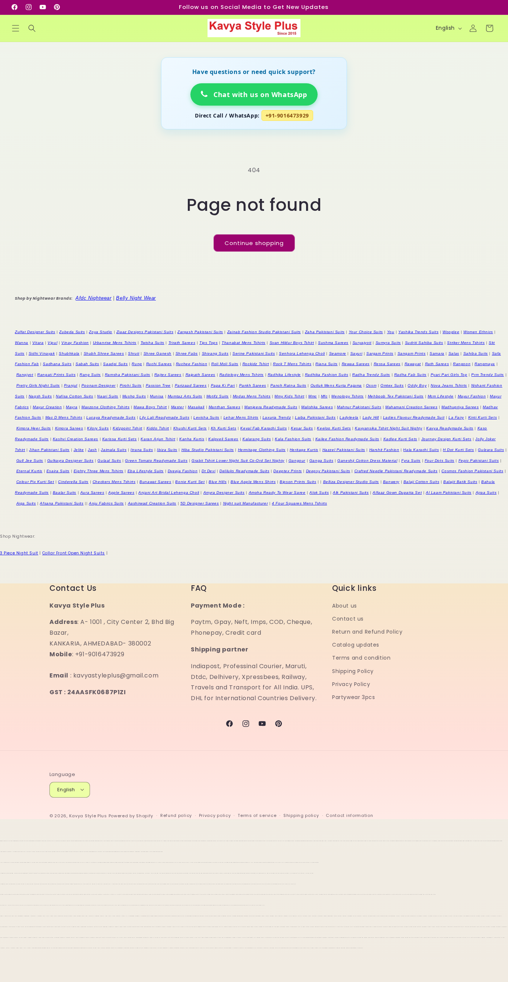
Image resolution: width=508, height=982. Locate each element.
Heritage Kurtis (304, 450)
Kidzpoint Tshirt (127, 428)
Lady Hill (371, 417)
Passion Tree (158, 385)
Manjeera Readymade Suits (270, 407)
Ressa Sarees (387, 364)
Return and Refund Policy (367, 631)
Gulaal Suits (109, 460)
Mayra (71, 407)
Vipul (52, 343)
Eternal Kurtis (29, 471)
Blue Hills (217, 482)
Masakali (196, 407)
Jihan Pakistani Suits (49, 450)
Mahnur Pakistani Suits (359, 407)
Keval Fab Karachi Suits (263, 428)
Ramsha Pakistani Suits (127, 375)
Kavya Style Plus (88, 815)
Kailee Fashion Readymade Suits (347, 439)
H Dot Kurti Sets (458, 450)
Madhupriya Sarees (460, 407)
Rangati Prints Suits (56, 375)
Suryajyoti (362, 343)
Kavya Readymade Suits (449, 428)
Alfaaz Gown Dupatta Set (397, 492)
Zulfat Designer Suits (35, 332)
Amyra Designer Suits (224, 492)
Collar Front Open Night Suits (73, 553)
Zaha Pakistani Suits (325, 332)
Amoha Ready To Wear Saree (277, 492)
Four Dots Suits (439, 460)
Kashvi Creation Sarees (75, 439)
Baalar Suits (64, 492)
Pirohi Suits (131, 385)
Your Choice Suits (366, 332)
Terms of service (257, 815)
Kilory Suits (98, 428)
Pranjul (70, 385)
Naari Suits (107, 396)
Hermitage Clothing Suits (262, 450)
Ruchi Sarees (159, 364)
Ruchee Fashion (191, 364)
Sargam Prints (379, 353)
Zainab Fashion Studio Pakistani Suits (264, 332)
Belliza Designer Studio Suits (351, 482)
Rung (137, 364)
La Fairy (456, 417)
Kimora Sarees (69, 428)
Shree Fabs (187, 353)
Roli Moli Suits (224, 364)
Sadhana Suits (57, 364)
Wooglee (451, 332)
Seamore (337, 353)
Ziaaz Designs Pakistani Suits (144, 332)
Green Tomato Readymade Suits (156, 460)
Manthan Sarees (224, 407)
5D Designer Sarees (199, 503)
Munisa (157, 396)
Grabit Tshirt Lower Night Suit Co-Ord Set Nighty (238, 460)
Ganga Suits (321, 460)
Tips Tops (208, 343)
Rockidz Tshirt (255, 364)
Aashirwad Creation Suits (152, 503)
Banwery (391, 482)
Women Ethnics (478, 332)
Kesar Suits (302, 428)
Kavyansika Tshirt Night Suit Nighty (388, 428)
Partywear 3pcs (353, 697)
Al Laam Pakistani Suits (449, 492)
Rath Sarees (437, 364)
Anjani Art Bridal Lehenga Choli (168, 492)
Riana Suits (326, 364)
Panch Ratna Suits (288, 385)
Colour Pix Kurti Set (35, 482)
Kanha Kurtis (191, 439)
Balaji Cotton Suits (421, 482)
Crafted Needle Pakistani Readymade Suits (396, 471)
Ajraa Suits (486, 492)
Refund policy (176, 815)
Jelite (79, 450)
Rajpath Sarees (200, 375)
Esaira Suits (58, 471)
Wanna (21, 343)
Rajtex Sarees (167, 375)
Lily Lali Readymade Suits (164, 417)
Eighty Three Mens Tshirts (98, 471)
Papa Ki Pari (223, 385)
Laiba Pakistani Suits (315, 417)
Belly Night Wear (136, 298)
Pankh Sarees (252, 385)
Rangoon (461, 364)
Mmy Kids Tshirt (289, 396)
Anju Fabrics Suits (106, 503)
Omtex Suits (392, 385)
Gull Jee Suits (29, 460)
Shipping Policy (353, 671)
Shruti (133, 353)
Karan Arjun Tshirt (158, 439)
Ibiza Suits (167, 450)
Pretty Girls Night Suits (38, 385)
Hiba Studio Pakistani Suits (207, 450)
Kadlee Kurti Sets (400, 439)
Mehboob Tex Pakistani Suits (396, 396)
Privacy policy (215, 815)
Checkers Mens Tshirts (114, 482)
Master (177, 407)
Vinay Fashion (75, 343)
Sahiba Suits (475, 353)
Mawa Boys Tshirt (150, 407)
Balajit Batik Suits (460, 482)
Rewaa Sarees (356, 364)
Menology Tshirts (347, 396)
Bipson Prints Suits (298, 482)
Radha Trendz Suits (371, 375)
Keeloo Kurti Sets (334, 428)
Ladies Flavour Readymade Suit (413, 417)
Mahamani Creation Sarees (411, 407)
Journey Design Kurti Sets (446, 439)
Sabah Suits (87, 364)
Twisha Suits (152, 343)
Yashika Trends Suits (418, 332)
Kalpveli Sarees (223, 439)
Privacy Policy (351, 684)
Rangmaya (485, 364)
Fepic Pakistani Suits (479, 460)
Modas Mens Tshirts (252, 396)
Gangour (297, 460)
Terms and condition (361, 658)
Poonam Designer (98, 385)
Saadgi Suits (115, 364)
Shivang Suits (215, 353)
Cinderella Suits (73, 482)
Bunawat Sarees (155, 482)
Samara (437, 353)
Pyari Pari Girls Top (449, 375)
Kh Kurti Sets (224, 428)
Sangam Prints (412, 353)
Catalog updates (355, 645)
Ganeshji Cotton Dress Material (367, 460)
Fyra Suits (411, 460)
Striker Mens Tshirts (466, 343)
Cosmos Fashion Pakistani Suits (472, 471)
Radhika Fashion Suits (326, 375)
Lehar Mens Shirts (241, 417)
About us (344, 605)
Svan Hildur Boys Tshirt (292, 343)
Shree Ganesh (157, 353)
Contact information (349, 815)
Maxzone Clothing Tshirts (105, 407)
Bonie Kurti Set (190, 482)
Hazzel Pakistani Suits (343, 450)
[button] (15, 28)
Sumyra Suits (388, 343)
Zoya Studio (100, 332)
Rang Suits (90, 375)
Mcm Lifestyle (441, 396)
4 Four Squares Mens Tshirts (299, 503)
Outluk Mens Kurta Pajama (336, 385)
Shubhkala (69, 353)
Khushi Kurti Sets (190, 428)
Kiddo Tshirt (158, 428)
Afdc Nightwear (93, 298)
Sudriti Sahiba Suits (424, 343)
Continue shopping (254, 243)
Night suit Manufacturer (245, 503)
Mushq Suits (134, 396)
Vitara (38, 343)
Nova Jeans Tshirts (449, 385)
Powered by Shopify (131, 815)
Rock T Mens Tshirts (292, 364)
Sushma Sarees (333, 343)
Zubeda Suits (72, 332)
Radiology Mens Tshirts (241, 375)
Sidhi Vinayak (42, 353)
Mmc (312, 396)
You (391, 332)
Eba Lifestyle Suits (146, 471)
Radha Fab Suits (410, 375)
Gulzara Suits (491, 450)
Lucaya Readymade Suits (110, 417)
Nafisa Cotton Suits (74, 396)
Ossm (371, 385)
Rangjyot (24, 375)
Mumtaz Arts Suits (185, 396)
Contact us (348, 618)
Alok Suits (319, 492)
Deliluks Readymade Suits (244, 471)
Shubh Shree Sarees (104, 353)
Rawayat (413, 364)
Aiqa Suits (26, 503)
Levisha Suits (206, 417)
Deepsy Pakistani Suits (328, 471)
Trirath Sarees (181, 343)
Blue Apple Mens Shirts (253, 482)
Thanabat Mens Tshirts (244, 343)
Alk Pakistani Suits (351, 492)
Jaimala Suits (113, 450)
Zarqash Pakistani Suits (200, 332)
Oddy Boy (417, 385)
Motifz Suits (217, 396)
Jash (92, 450)
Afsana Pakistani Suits (61, 503)
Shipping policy (301, 815)
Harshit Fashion (384, 450)
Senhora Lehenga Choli (302, 353)
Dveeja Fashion (182, 471)
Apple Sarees (121, 492)
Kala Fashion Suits (293, 439)
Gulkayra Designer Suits (70, 460)
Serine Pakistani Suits (253, 353)
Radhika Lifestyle (284, 375)
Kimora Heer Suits (33, 428)
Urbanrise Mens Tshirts (114, 343)
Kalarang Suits (256, 439)
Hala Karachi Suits (421, 450)
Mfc (324, 396)
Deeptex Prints (287, 471)
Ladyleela (349, 417)
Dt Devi (208, 471)
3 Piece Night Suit (19, 553)
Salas (453, 353)
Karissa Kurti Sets (119, 439)
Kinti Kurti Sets (482, 417)
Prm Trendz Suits (487, 375)
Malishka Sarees (317, 407)
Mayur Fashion (472, 396)
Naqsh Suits (40, 396)
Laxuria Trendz (277, 417)
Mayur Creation (47, 407)
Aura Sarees (92, 492)
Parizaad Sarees (191, 385)
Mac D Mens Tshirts (64, 417)
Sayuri (356, 353)
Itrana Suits (142, 450)
